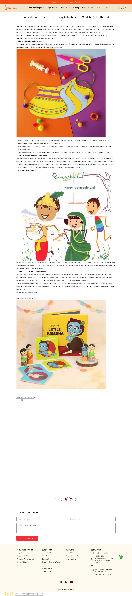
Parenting (45, 556)
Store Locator (71, 559)
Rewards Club (47, 553)
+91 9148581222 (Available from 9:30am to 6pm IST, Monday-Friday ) (104, 559)
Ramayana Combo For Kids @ (25, 398)
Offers (19, 565)
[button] (36, 8)
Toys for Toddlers (24, 556)
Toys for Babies (23, 553)
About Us (70, 553)
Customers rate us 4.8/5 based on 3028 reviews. (29, 593)
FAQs (44, 565)
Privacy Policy (47, 571)
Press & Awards (72, 556)
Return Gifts (22, 562)
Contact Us (46, 559)
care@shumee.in (101, 553)
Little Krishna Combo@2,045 (24, 298)
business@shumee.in (103, 574)
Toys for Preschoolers (25, 559)
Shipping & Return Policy (51, 562)
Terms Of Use (47, 568)
